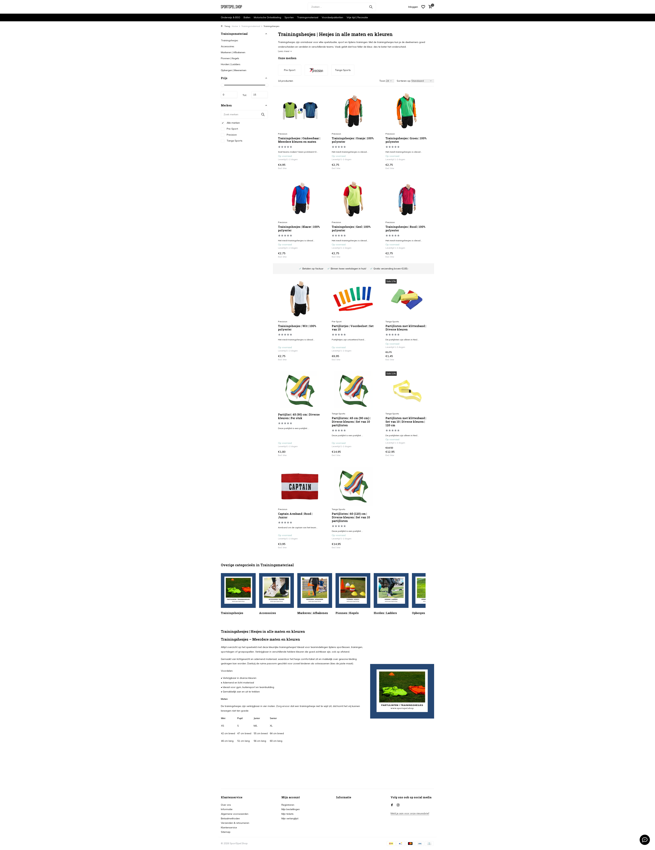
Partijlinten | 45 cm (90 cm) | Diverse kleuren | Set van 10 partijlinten (351, 421)
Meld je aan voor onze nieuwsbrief (410, 813)
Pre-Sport (232, 128)
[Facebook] (392, 805)
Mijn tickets (287, 813)
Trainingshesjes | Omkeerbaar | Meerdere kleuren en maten (299, 140)
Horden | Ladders (230, 64)
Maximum (259, 94)
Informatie (226, 809)
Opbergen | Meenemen (233, 70)
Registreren (287, 804)
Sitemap (225, 831)
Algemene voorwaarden (234, 813)
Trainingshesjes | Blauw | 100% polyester (299, 228)
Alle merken (233, 122)
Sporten (289, 17)
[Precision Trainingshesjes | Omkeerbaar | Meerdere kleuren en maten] (300, 110)
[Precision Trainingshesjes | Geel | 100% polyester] (353, 199)
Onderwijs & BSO (230, 17)
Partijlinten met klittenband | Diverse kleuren (405, 327)
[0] (429, 7)
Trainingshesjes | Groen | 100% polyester (405, 140)
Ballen (247, 17)
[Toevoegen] (316, 166)
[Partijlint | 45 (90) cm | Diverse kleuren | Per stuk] (300, 390)
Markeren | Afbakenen (233, 52)
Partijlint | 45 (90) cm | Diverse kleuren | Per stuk (299, 416)
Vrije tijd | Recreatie (357, 17)
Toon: (382, 80)
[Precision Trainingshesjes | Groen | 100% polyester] (407, 110)
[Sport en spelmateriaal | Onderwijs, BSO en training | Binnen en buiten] (233, 7)
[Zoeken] (370, 7)
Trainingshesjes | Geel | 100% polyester (351, 228)
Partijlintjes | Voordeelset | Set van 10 (353, 327)
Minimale (229, 94)
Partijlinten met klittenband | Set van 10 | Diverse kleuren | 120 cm (405, 421)
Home (235, 26)
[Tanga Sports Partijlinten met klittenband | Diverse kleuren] (407, 298)
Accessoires (227, 46)
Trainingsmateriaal (307, 17)
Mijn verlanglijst (289, 818)
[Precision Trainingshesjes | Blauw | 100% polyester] (300, 199)
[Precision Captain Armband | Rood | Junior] (300, 486)
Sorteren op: (404, 80)
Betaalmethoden (230, 818)
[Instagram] (398, 805)
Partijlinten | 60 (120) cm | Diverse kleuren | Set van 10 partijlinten (351, 517)
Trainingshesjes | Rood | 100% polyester (405, 228)
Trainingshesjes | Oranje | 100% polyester (353, 140)
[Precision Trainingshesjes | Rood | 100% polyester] (407, 199)
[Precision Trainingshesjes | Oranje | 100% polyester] (353, 110)
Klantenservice (229, 827)
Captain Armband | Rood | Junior (295, 515)
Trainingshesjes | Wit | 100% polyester (297, 327)
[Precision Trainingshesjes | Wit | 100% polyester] (300, 298)
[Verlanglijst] (423, 7)
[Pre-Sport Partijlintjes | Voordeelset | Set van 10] (353, 298)
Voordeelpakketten (332, 17)
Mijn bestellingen (290, 809)
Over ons (226, 804)
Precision (231, 134)
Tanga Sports (234, 140)
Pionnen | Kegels (230, 58)
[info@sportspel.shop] (645, 840)
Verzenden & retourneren (235, 822)
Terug (227, 26)
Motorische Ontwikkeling (267, 17)
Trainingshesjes (229, 40)
